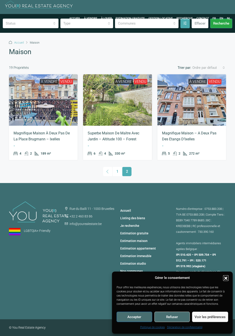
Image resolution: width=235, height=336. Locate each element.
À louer (106, 18)
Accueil (74, 18)
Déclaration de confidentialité (184, 327)
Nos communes (131, 271)
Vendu (66, 81)
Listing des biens (132, 218)
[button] (226, 278)
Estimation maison (134, 241)
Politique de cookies (152, 327)
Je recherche (129, 226)
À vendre (90, 18)
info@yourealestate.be (86, 224)
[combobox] (209, 67)
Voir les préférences (210, 317)
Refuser (172, 317)
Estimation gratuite (130, 18)
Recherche (184, 18)
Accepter (134, 317)
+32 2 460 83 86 (81, 216)
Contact (202, 18)
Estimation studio (133, 263)
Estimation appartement (138, 248)
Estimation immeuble (135, 256)
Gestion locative (160, 18)
